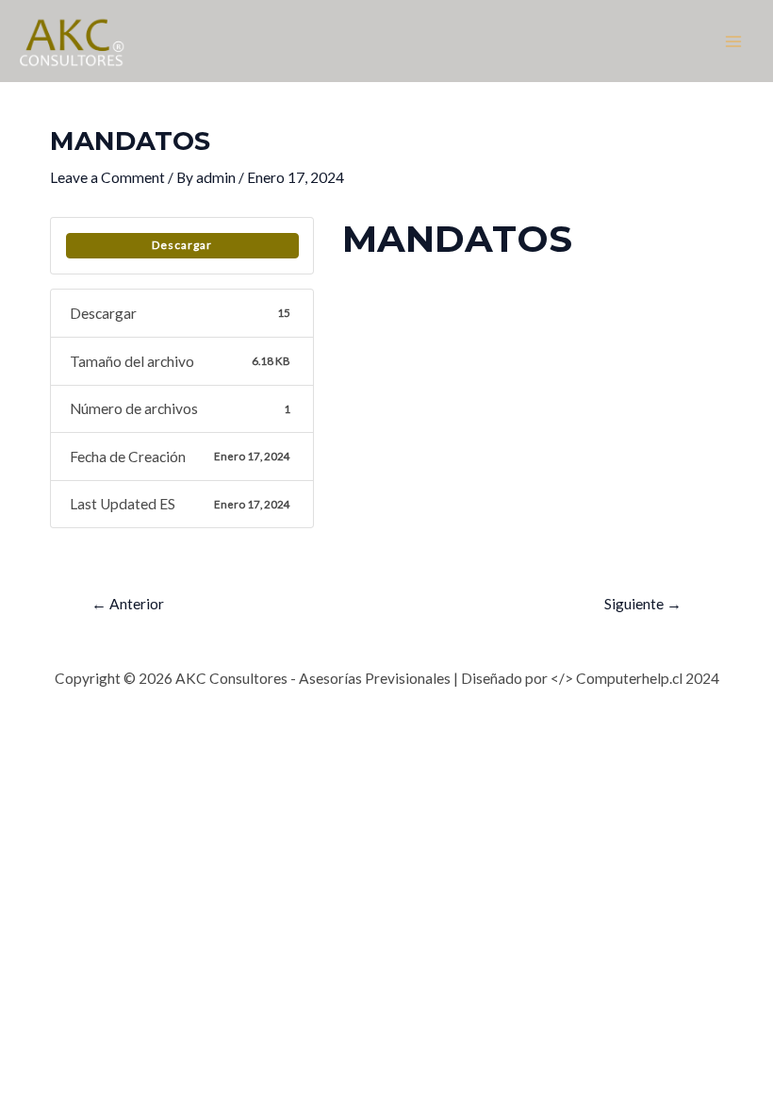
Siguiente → (643, 603)
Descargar (182, 245)
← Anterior (127, 603)
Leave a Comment (107, 177)
